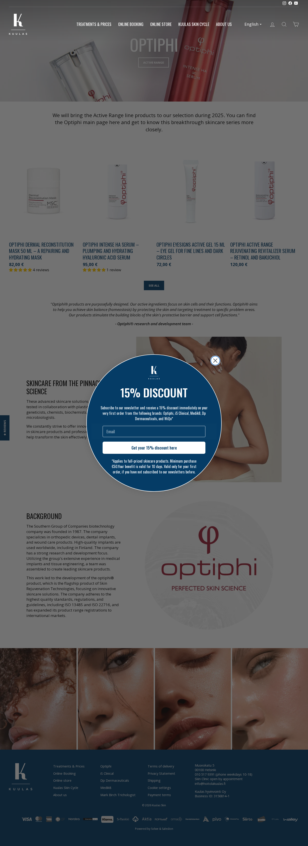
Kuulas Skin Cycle (193, 24)
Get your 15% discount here (154, 448)
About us (224, 24)
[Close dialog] (215, 360)
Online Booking (130, 24)
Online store (161, 24)
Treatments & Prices (93, 24)
